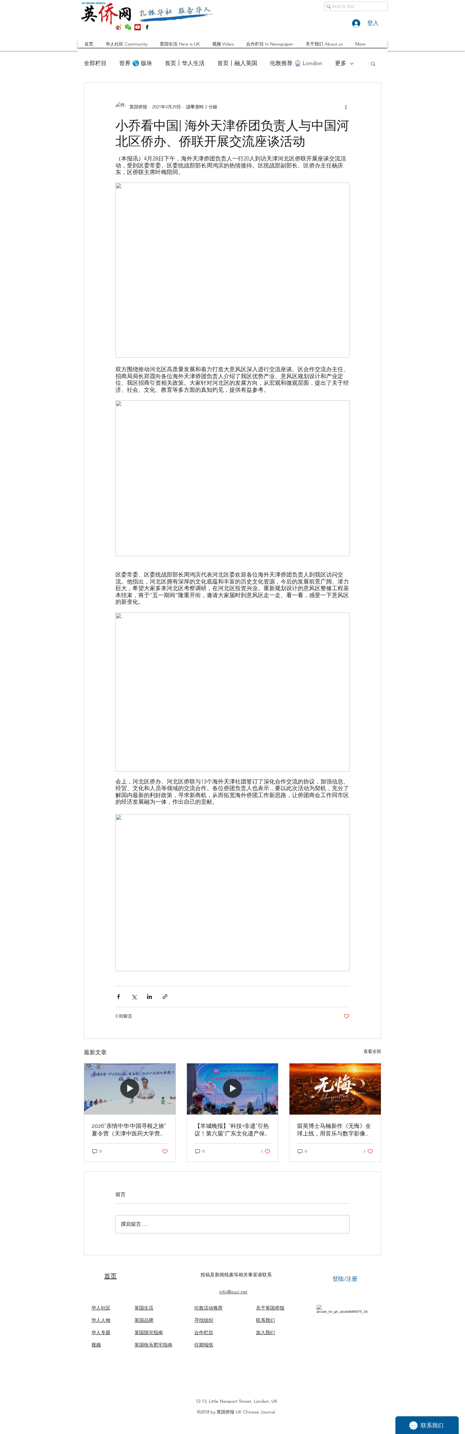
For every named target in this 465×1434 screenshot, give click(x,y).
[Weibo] (118, 27)
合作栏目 (203, 1332)
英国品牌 (143, 1320)
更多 (340, 63)
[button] (373, 63)
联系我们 (265, 1320)
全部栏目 (95, 63)
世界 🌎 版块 (135, 63)
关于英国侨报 (270, 1308)
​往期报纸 (203, 1345)
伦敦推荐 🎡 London (296, 63)
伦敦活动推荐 (208, 1308)
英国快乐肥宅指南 (153, 1345)
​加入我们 (265, 1332)
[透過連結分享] (165, 997)
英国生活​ (143, 1308)
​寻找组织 (203, 1320)
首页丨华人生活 (185, 63)
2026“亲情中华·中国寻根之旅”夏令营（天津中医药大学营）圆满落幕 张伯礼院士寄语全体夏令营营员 (129, 1129)
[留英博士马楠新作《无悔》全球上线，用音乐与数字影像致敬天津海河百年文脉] (335, 1089)
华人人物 (100, 1320)
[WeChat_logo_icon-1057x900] (128, 27)
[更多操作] (346, 107)
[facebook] (147, 27)
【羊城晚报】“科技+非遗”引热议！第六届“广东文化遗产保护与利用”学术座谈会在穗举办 (232, 1129)
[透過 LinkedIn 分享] (149, 997)
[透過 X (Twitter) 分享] (134, 997)
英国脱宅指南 (148, 1332)
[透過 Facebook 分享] (118, 997)
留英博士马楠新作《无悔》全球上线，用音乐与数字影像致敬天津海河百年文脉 (334, 1129)
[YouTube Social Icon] (137, 27)
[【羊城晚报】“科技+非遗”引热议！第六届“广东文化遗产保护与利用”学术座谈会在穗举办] (232, 1089)
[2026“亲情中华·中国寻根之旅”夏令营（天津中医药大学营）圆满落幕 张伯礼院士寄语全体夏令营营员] (130, 1089)
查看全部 (372, 1051)
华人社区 (100, 1308)
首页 (110, 1276)
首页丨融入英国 (237, 63)
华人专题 (100, 1332)
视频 (96, 1345)
